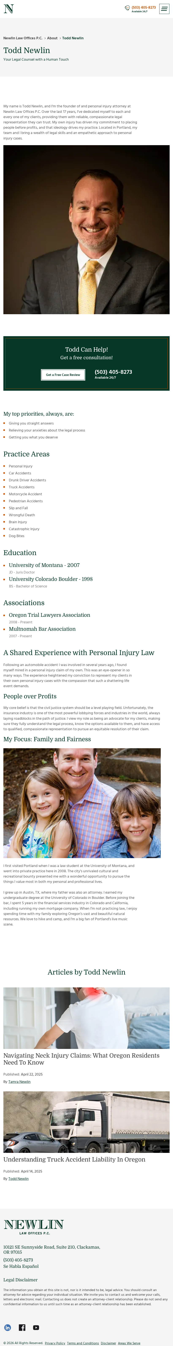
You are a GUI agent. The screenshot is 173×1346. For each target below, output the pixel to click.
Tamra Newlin (19, 1082)
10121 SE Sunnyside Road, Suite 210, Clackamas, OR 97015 (51, 1250)
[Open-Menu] (164, 9)
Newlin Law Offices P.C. (22, 38)
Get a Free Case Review (63, 375)
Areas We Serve (129, 1343)
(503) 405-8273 (144, 8)
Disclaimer (108, 1343)
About (52, 38)
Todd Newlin (18, 1179)
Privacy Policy (55, 1343)
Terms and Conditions (83, 1343)
